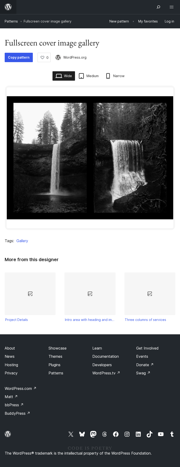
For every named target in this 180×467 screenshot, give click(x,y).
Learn (97, 348)
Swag (143, 373)
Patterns (11, 21)
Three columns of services (145, 320)
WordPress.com (21, 388)
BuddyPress (17, 413)
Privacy (11, 373)
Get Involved (147, 348)
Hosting (11, 364)
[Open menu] (172, 7)
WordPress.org (74, 57)
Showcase (58, 348)
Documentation (105, 356)
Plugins (54, 364)
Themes (55, 356)
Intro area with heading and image (90, 320)
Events (142, 356)
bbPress (14, 405)
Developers (102, 364)
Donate (145, 364)
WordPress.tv (106, 373)
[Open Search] (158, 7)
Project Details (16, 320)
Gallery (22, 240)
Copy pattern (19, 57)
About (10, 348)
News (10, 356)
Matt (11, 396)
